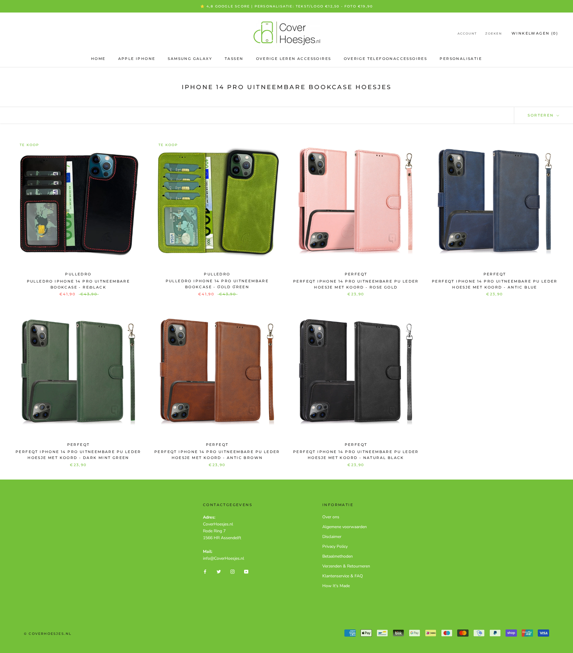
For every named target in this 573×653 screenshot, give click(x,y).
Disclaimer (331, 536)
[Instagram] (232, 571)
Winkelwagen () (535, 33)
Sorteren (541, 115)
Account (467, 33)
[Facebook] (205, 571)
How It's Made (336, 586)
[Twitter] (219, 571)
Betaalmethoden (337, 556)
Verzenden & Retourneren (346, 566)
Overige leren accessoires (293, 58)
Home (98, 58)
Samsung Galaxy (190, 58)
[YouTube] (246, 571)
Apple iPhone (136, 58)
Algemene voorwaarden (344, 527)
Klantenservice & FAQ (342, 576)
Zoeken (493, 33)
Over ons (330, 517)
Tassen (234, 58)
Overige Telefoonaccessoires (385, 58)
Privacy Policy (335, 546)
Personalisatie (461, 58)
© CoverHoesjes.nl (48, 634)
